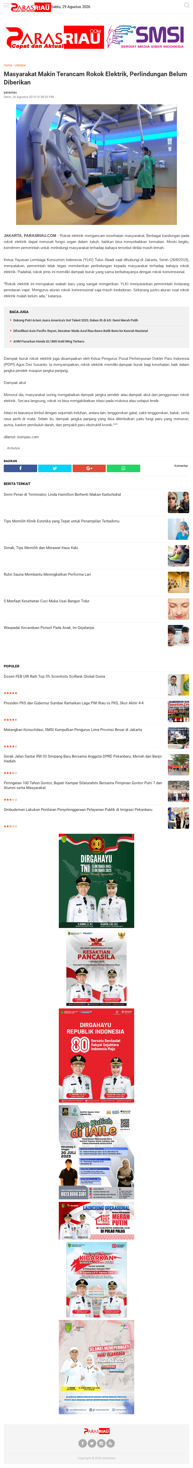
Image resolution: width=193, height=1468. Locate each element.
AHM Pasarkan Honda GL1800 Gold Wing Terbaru (48, 341)
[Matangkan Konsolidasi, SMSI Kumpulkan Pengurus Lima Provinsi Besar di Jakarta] (178, 738)
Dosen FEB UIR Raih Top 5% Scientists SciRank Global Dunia (54, 676)
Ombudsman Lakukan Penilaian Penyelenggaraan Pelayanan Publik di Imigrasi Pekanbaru (78, 809)
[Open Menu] (6, 5)
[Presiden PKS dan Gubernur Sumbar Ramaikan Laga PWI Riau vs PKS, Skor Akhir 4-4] (178, 712)
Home (8, 65)
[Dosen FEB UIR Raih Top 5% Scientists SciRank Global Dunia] (178, 685)
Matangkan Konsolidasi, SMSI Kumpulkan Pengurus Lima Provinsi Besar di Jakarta (73, 729)
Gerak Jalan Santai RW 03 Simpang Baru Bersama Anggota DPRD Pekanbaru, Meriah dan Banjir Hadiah (83, 759)
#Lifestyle (13, 448)
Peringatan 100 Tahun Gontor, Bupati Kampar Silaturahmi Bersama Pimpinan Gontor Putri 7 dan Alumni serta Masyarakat (83, 785)
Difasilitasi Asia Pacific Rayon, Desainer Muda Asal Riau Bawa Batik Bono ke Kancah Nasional (80, 331)
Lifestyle (20, 65)
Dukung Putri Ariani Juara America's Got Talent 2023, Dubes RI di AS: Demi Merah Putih (75, 320)
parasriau (109, 1458)
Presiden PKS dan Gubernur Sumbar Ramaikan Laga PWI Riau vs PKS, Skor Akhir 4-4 (73, 703)
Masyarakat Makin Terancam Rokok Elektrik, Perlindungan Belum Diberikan (95, 78)
